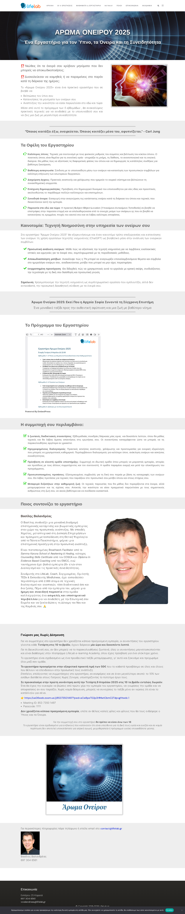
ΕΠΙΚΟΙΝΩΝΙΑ (132, 6)
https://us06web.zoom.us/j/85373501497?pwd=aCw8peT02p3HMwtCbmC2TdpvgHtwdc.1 (77, 697)
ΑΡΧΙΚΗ (50, 6)
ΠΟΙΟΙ (119, 6)
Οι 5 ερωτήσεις (64, 6)
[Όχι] (182, 910)
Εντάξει (169, 910)
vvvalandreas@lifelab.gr (33, 901)
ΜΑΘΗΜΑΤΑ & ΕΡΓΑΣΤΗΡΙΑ (88, 6)
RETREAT (109, 6)
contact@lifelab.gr (111, 828)
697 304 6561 (28, 898)
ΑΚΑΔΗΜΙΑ (147, 6)
